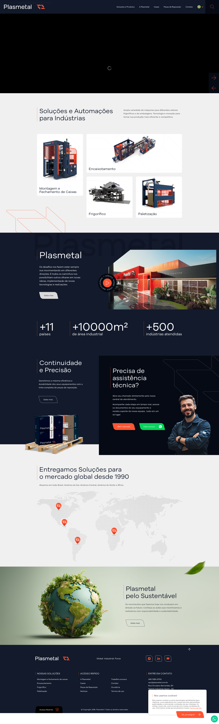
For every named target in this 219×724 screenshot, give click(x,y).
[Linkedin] (158, 658)
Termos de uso (117, 691)
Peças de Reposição (172, 7)
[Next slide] (214, 78)
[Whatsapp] (214, 718)
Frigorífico (41, 687)
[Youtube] (168, 658)
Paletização (42, 691)
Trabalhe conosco (119, 679)
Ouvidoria (115, 687)
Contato (189, 7)
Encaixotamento (44, 683)
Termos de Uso (196, 708)
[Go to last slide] (214, 88)
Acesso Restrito (46, 710)
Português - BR (199, 7)
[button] (126, 6)
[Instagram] (149, 658)
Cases (156, 7)
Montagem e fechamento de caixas (52, 679)
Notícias (83, 691)
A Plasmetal (85, 679)
